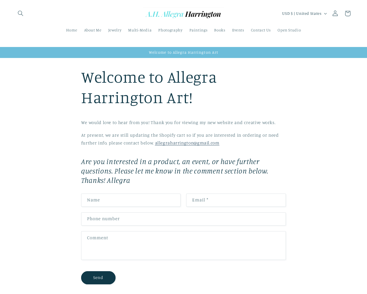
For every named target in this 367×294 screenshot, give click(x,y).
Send (98, 277)
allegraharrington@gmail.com (187, 143)
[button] (20, 13)
